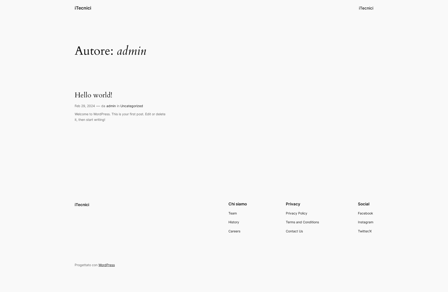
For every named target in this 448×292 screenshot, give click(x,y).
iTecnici (83, 8)
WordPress (106, 265)
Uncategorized (131, 106)
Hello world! (93, 95)
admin (111, 106)
